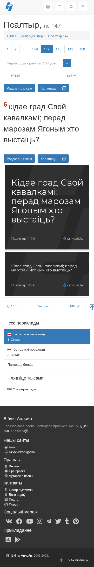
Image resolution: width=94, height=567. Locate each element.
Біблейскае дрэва (22, 452)
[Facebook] (19, 521)
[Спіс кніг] (48, 6)
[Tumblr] (67, 521)
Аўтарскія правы (21, 476)
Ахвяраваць (79, 560)
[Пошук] (71, 6)
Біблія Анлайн (21, 555)
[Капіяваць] (64, 88)
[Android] (18, 539)
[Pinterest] (76, 521)
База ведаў (17, 494)
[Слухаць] (59, 6)
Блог (12, 447)
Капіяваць (48, 88)
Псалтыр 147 (58, 35)
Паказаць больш (20, 364)
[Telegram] (48, 521)
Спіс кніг (43, 306)
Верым (14, 466)
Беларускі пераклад (26, 352)
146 (35, 49)
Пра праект (17, 471)
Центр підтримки (21, 490)
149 (70, 49)
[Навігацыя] (83, 6)
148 (58, 49)
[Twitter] (58, 521)
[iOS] (8, 539)
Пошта (13, 499)
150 (82, 49)
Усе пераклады (24, 389)
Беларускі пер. (32, 35)
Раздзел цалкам (19, 88)
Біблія (11, 35)
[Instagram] (39, 521)
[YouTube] (29, 521)
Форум (14, 504)
